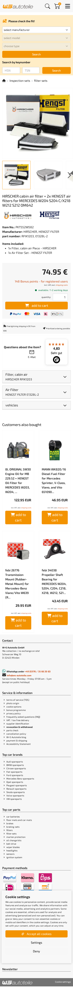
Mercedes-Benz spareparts (20, 778)
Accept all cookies (38, 934)
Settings (36, 942)
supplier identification (17, 723)
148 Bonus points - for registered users (41, 281)
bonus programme (16, 710)
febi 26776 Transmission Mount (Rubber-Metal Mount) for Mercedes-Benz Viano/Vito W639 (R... (17, 583)
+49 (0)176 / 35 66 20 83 (38, 671)
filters (9, 830)
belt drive (11, 843)
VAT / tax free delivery (17, 720)
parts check (12, 730)
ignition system (14, 857)
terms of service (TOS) (17, 699)
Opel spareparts (14, 782)
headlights (11, 850)
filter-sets (11, 833)
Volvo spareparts (15, 795)
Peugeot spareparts (16, 785)
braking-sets (12, 826)
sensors (10, 854)
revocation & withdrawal (19, 727)
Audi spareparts (14, 761)
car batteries (13, 816)
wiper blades (13, 847)
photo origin (12, 703)
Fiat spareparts (14, 771)
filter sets (40, 80)
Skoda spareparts (15, 792)
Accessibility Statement (18, 744)
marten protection (15, 837)
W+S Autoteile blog (16, 737)
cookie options (13, 706)
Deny (36, 951)
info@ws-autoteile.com (19, 675)
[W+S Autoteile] (18, 6)
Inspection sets (20, 80)
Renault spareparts (16, 788)
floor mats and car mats (19, 820)
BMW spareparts (15, 765)
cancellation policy (16, 733)
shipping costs (62, 285)
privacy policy (13, 713)
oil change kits (13, 840)
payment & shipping (16, 740)
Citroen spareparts (16, 768)
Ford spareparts (14, 775)
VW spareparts (14, 799)
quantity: (46, 297)
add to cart (40, 305)
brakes (9, 823)
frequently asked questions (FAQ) (23, 716)
